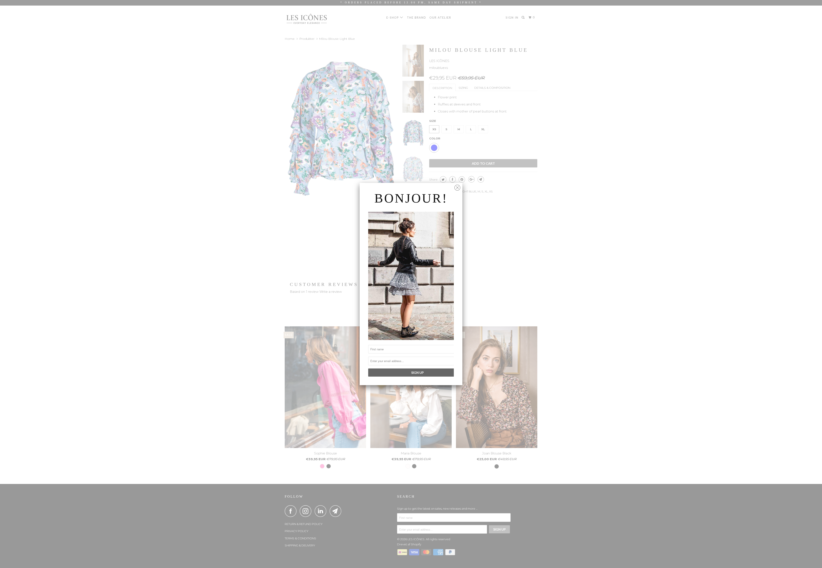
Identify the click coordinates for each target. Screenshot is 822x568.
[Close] (457, 186)
